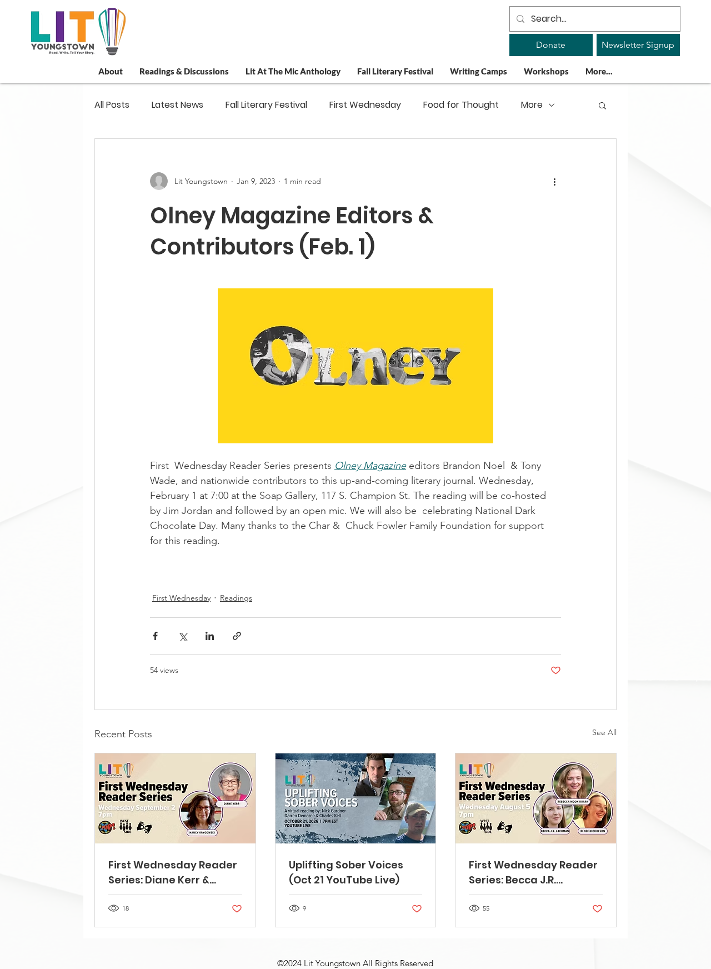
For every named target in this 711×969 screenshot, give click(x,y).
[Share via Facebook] (155, 636)
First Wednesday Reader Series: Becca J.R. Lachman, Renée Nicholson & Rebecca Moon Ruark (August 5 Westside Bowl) (533, 872)
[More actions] (554, 181)
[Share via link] (237, 636)
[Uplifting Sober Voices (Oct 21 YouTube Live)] (356, 798)
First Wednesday (365, 105)
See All (604, 732)
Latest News (177, 105)
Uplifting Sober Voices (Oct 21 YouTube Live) (346, 872)
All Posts (111, 105)
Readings (236, 598)
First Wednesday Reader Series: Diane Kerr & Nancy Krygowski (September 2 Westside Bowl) (172, 872)
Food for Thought (461, 105)
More (532, 105)
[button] (602, 105)
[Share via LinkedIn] (209, 636)
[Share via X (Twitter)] (182, 636)
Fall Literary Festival (266, 105)
